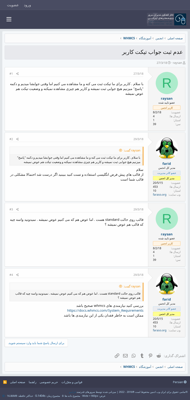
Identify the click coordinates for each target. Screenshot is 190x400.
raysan (177, 63)
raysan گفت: (132, 150)
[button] (8, 19)
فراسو (72, 392)
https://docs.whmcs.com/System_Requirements (105, 310)
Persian (178, 382)
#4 (11, 275)
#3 (11, 209)
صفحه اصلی (17, 382)
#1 (11, 74)
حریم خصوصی (49, 382)
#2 (11, 139)
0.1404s (40, 396)
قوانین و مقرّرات (71, 382)
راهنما (32, 382)
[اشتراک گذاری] (17, 74)
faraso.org (159, 195)
